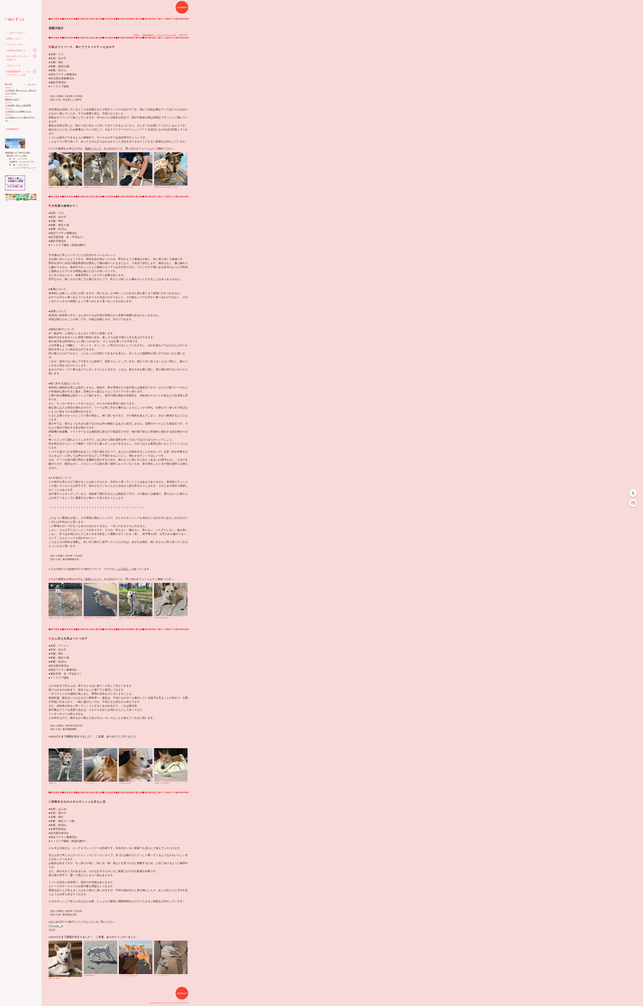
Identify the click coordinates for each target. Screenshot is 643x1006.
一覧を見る (31, 84)
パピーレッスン (15, 44)
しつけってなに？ (16, 32)
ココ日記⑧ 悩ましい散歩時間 (18, 105)
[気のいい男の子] (65, 959)
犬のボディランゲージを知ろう (18, 58)
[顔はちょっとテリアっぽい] (65, 169)
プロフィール (14, 65)
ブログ (52, 929)
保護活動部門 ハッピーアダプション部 (18, 73)
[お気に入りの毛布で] (171, 765)
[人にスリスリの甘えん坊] (135, 957)
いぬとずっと (15, 19)
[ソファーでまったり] (171, 957)
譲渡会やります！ (12, 99)
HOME (136, 35)
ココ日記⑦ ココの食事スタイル (18, 111)
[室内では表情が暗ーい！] (171, 599)
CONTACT (13, 129)
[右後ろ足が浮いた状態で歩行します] (65, 599)
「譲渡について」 (93, 579)
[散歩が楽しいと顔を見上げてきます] (100, 599)
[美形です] (65, 765)
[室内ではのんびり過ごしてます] (171, 169)
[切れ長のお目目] (135, 765)
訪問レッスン (14, 38)
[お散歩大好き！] (100, 957)
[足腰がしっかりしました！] (100, 169)
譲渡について (93, 148)
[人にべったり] (100, 765)
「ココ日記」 (123, 569)
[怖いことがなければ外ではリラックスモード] (135, 599)
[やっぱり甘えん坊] (135, 169)
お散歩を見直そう (16, 50)
